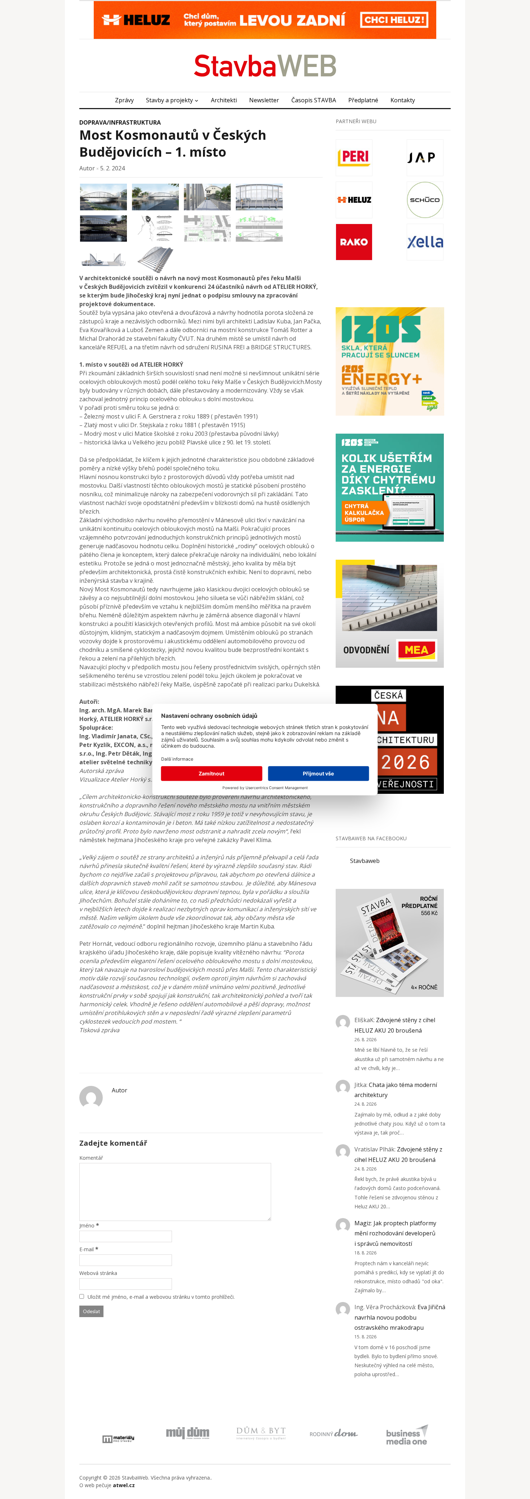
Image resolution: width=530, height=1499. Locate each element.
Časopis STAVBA (313, 100)
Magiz (362, 1223)
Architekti (224, 100)
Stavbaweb (365, 861)
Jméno (86, 1225)
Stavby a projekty (169, 100)
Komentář (91, 1157)
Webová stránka (98, 1273)
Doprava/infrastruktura (120, 122)
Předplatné (363, 100)
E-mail (86, 1249)
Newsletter (264, 100)
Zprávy (124, 100)
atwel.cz (124, 1485)
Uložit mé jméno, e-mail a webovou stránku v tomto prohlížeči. (161, 1296)
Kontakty (402, 100)
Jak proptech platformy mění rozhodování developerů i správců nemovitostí (395, 1233)
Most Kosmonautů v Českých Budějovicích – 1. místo (172, 143)
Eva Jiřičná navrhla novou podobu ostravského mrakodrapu (399, 1317)
